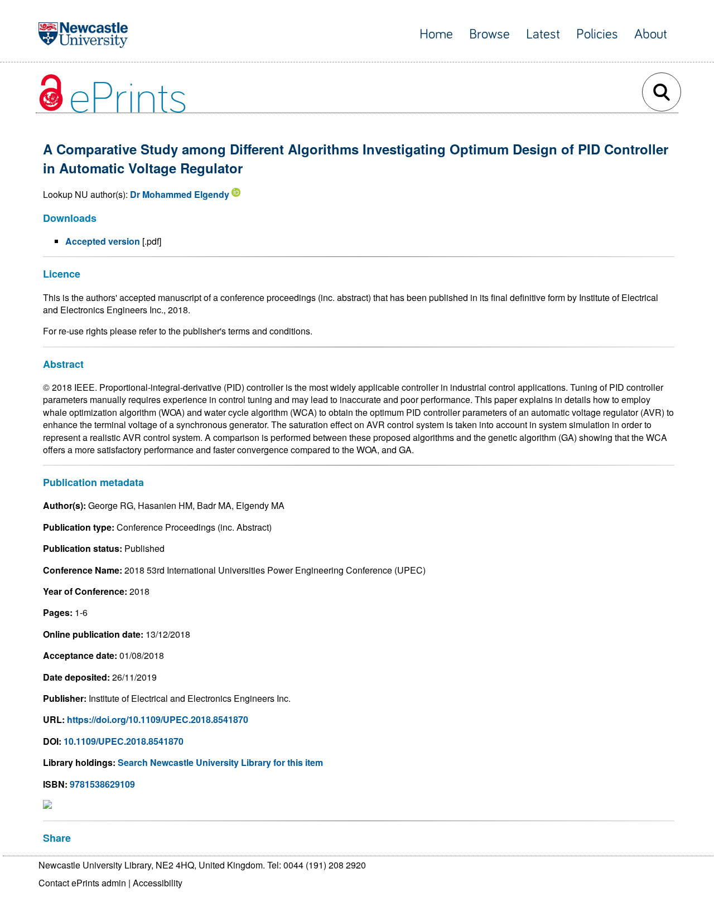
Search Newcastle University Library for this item (220, 762)
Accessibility (157, 882)
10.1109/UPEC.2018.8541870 (124, 741)
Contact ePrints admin (82, 882)
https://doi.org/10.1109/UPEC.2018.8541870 (157, 719)
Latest (543, 34)
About (650, 34)
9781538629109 (102, 784)
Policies (597, 34)
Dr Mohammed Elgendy (179, 194)
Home (436, 34)
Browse (489, 34)
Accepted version (102, 241)
